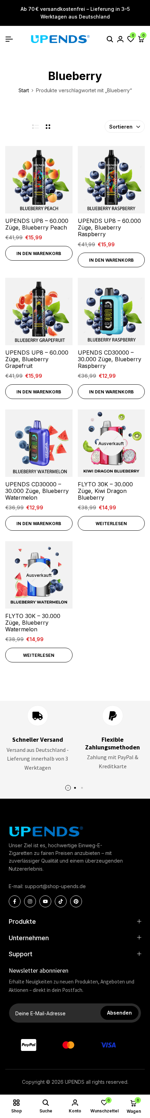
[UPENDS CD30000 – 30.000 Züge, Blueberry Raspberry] (111, 311)
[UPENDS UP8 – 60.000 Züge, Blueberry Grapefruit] (39, 311)
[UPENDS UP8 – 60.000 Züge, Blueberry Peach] (39, 179)
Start (23, 90)
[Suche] (110, 39)
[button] (131, 39)
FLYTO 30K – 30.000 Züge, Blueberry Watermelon (32, 623)
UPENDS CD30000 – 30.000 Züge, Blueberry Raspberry (109, 359)
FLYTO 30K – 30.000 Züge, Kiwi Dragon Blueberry (105, 491)
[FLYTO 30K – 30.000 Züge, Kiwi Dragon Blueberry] (111, 443)
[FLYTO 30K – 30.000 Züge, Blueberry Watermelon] (39, 575)
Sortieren (121, 127)
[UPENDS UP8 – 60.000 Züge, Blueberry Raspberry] (111, 179)
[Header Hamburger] (9, 39)
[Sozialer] (15, 901)
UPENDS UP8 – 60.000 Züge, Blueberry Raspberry (109, 228)
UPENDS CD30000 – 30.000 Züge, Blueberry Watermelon (37, 491)
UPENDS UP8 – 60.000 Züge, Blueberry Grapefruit (36, 359)
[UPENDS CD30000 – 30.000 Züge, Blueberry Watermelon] (39, 443)
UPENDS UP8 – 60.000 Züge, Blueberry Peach (36, 224)
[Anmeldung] (120, 39)
